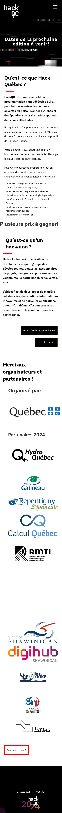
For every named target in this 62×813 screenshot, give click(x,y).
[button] (55, 7)
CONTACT (40, 792)
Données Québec (25, 792)
